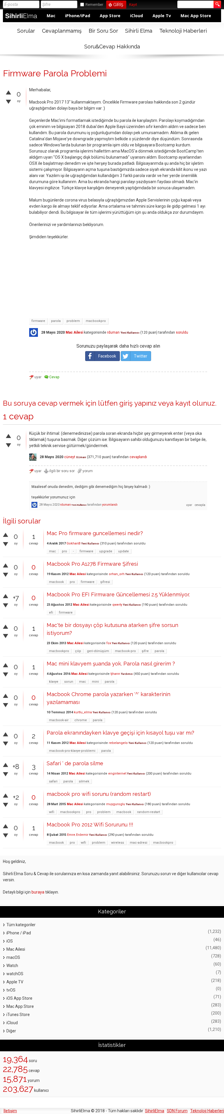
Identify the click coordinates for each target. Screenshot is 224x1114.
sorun (68, 682)
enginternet (117, 773)
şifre (145, 651)
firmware (38, 321)
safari (53, 781)
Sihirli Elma (138, 31)
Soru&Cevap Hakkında (112, 46)
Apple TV (14, 982)
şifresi (105, 582)
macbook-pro (125, 651)
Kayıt (133, 5)
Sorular (26, 31)
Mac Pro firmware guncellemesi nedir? (95, 533)
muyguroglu (115, 804)
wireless (117, 843)
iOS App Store (19, 998)
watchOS (14, 973)
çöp (78, 651)
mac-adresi (138, 843)
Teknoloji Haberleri (183, 31)
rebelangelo (118, 743)
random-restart (148, 812)
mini (95, 682)
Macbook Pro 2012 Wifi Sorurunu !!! (90, 825)
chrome (80, 720)
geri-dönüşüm (98, 651)
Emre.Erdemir (77, 835)
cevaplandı (138, 457)
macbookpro (96, 321)
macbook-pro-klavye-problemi (72, 751)
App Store (110, 15)
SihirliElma (154, 1110)
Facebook (107, 356)
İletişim (10, 1110)
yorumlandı (110, 504)
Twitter (140, 356)
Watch (12, 965)
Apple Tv (162, 15)
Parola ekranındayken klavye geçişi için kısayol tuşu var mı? (120, 733)
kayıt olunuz (195, 403)
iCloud (136, 15)
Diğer (11, 1031)
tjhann (115, 674)
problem (73, 321)
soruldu (182, 332)
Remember (94, 5)
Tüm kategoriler (21, 924)
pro (64, 551)
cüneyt (69, 457)
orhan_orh (117, 574)
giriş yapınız (138, 403)
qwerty (117, 605)
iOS (9, 941)
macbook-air (59, 720)
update (123, 551)
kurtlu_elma (83, 712)
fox (108, 643)
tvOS (10, 990)
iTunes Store (18, 1014)
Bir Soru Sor (103, 31)
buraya (38, 892)
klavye (53, 682)
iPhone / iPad (18, 933)
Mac (51, 15)
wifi (51, 812)
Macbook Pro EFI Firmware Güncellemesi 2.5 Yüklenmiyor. (118, 594)
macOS (13, 957)
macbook (56, 582)
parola (56, 321)
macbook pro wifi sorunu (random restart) (99, 794)
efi (51, 612)
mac (52, 551)
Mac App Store (196, 15)
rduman (113, 332)
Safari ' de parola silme (75, 763)
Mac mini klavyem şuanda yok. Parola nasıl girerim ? (111, 664)
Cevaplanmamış (62, 31)
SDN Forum (177, 1110)
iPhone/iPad (77, 15)
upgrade (105, 551)
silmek (84, 781)
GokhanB (73, 543)
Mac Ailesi (74, 332)
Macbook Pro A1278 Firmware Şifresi (92, 564)
